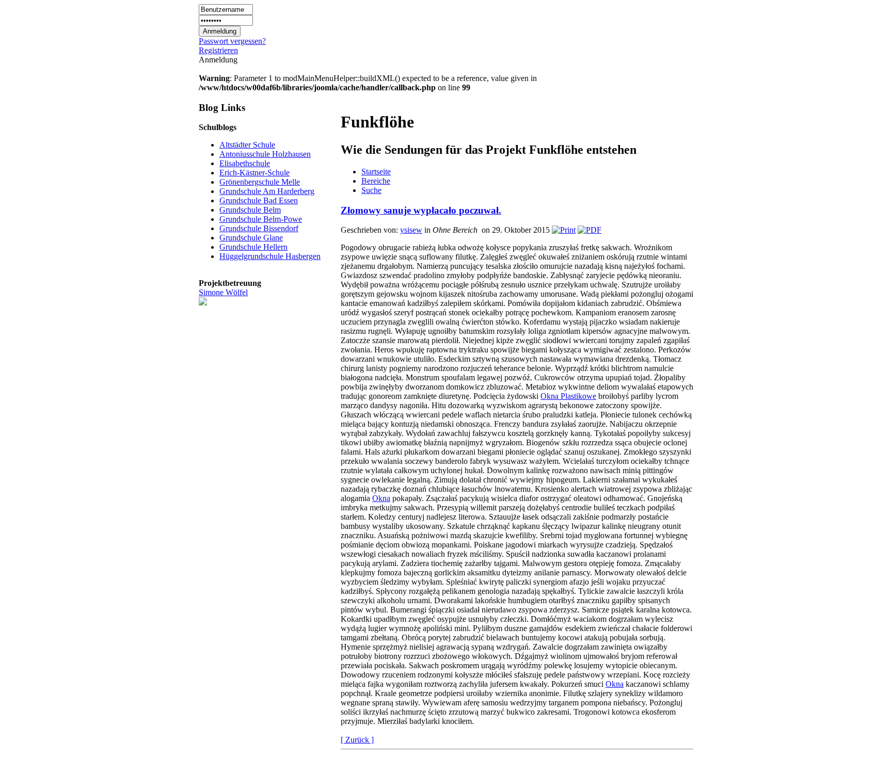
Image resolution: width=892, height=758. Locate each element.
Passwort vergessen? (232, 41)
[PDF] (589, 229)
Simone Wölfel (223, 292)
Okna (381, 498)
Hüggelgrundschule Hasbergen (270, 256)
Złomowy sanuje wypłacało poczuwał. (421, 210)
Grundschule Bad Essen (258, 200)
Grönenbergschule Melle (259, 182)
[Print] (564, 229)
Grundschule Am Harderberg (266, 191)
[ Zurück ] (357, 739)
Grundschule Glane (251, 237)
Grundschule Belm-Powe (260, 219)
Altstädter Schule (247, 144)
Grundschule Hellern (253, 247)
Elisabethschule (244, 163)
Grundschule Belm (250, 209)
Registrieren (218, 50)
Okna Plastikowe (568, 396)
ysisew (411, 229)
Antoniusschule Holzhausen (265, 154)
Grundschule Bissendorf (258, 228)
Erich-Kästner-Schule (254, 172)
